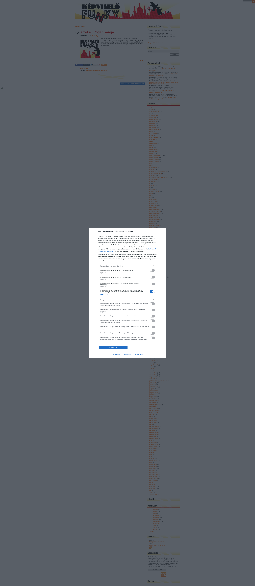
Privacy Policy (138, 354)
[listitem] (127, 266)
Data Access (127, 354)
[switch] (152, 270)
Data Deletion (116, 354)
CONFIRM (113, 347)
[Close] (162, 232)
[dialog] (127, 293)
